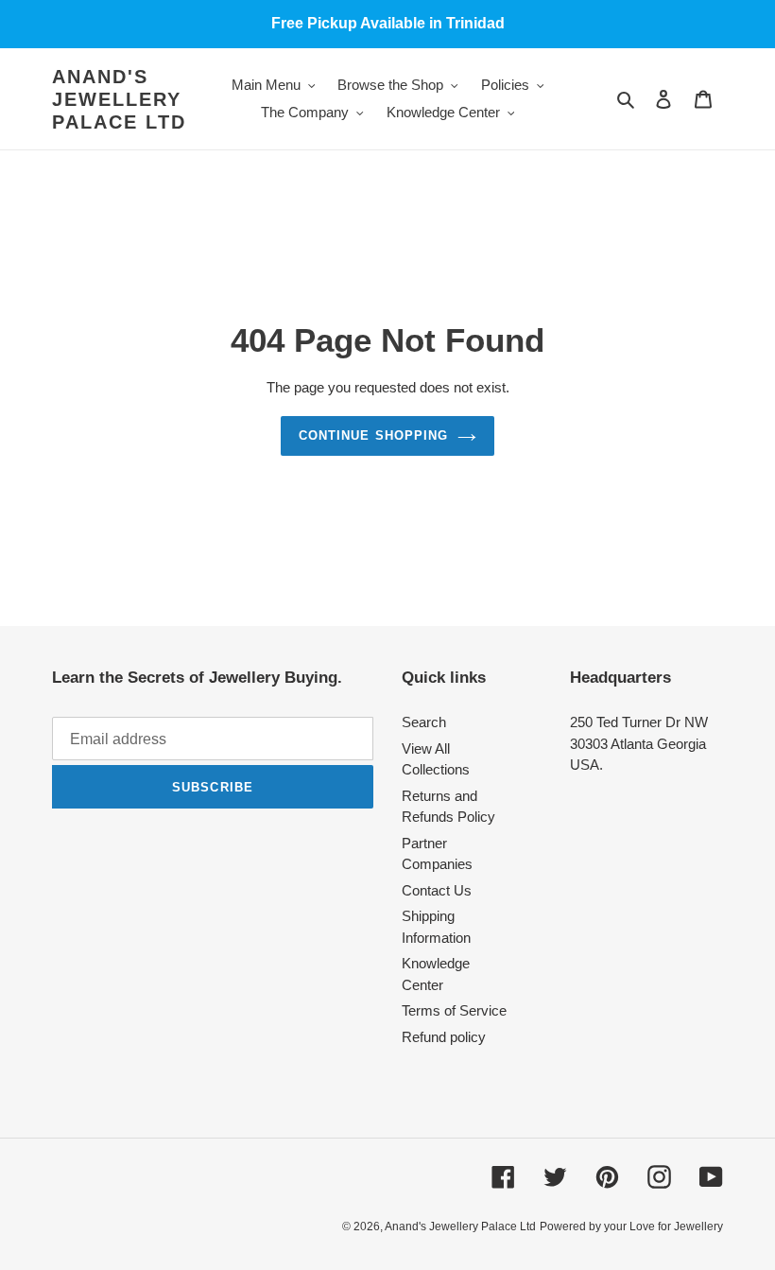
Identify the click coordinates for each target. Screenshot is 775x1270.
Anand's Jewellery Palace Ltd (119, 99)
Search (424, 722)
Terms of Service (454, 1010)
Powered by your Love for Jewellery (631, 1226)
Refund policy (444, 1037)
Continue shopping (373, 435)
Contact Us (437, 890)
